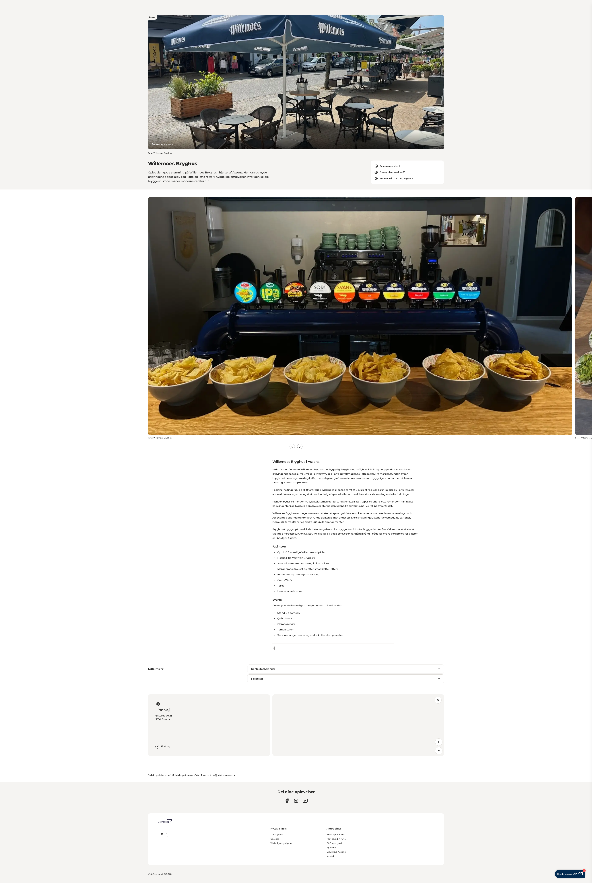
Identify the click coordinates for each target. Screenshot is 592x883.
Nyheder (331, 847)
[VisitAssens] (165, 821)
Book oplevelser (336, 834)
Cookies (274, 839)
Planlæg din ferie (336, 839)
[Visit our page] (287, 800)
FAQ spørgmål (335, 843)
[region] (358, 725)
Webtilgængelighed (281, 843)
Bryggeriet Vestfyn (315, 473)
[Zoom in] (438, 742)
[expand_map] (438, 700)
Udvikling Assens (336, 851)
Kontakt (331, 856)
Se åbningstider (389, 166)
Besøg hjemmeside (391, 172)
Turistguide (276, 834)
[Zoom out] (438, 750)
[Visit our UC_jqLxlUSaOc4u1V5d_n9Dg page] (305, 800)
